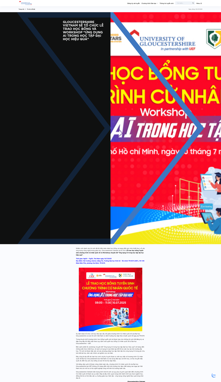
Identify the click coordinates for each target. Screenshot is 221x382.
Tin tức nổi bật (31, 9)
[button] (149, 3)
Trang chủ (21, 9)
